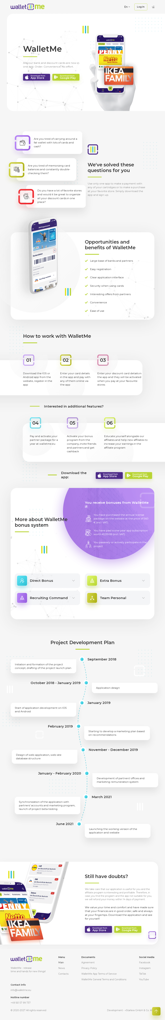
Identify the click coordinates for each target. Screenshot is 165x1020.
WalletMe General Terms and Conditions (103, 979)
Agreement (88, 962)
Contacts (63, 973)
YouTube (144, 979)
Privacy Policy (89, 968)
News (61, 968)
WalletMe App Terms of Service (99, 973)
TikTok (142, 973)
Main (61, 962)
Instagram (145, 968)
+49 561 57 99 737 (21, 1002)
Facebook (144, 962)
